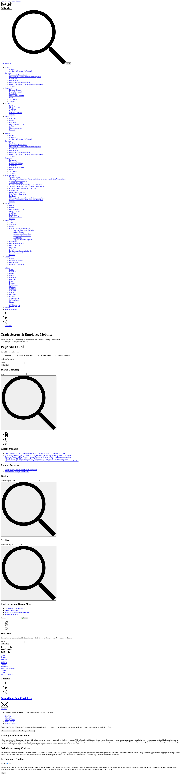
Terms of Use (9, 722)
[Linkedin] (6, 314)
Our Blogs (12, 109)
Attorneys (12, 69)
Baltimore (12, 272)
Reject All (17, 731)
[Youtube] (6, 316)
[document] (91, 754)
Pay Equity (13, 196)
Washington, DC (14, 306)
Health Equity (14, 190)
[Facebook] (6, 319)
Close (3, 773)
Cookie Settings (6, 63)
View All (12, 86)
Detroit (11, 281)
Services (8, 73)
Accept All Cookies (28, 731)
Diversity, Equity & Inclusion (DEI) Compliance (25, 185)
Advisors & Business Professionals (20, 71)
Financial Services (15, 90)
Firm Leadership (14, 245)
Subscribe (8, 326)
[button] (6, 623)
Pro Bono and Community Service (20, 251)
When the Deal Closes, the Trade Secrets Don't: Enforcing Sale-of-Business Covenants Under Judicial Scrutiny (42, 461)
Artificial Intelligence (16, 183)
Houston (12, 283)
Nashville (12, 289)
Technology (13, 99)
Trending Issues (10, 175)
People (7, 67)
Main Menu (16, 1)
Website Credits (10, 723)
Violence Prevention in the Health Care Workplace (26, 200)
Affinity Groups (18, 232)
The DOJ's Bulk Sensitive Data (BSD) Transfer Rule (26, 186)
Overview (12, 118)
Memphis (12, 287)
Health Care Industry (16, 92)
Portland (12, 296)
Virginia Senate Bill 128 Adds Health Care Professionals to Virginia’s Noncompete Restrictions (36, 459)
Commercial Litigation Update (15, 608)
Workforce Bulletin (11, 614)
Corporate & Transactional (18, 75)
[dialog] (91, 729)
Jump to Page (5, 1)
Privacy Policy (10, 720)
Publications (13, 111)
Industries (8, 88)
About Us (8, 116)
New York (12, 290)
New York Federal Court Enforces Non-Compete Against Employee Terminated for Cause (35, 453)
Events (11, 105)
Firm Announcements (16, 124)
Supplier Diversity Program (22, 239)
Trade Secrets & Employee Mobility (17, 472)
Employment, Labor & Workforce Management (25, 77)
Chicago (12, 275)
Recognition (17, 238)
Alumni (7, 308)
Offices (11, 126)
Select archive (5, 544)
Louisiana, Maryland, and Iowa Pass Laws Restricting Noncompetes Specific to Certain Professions (38, 455)
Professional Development (22, 236)
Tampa (11, 304)
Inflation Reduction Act (17, 192)
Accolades (12, 224)
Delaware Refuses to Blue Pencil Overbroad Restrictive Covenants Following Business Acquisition (38, 457)
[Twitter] (6, 324)
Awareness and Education (22, 234)
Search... (4, 374)
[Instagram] (6, 321)
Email (3, 363)
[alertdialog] (91, 754)
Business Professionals (16, 264)
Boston (11, 273)
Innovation (12, 247)
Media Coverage (14, 107)
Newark (12, 292)
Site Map (8, 716)
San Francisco (14, 298)
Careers (11, 120)
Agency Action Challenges (18, 181)
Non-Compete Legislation (18, 194)
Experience (13, 122)
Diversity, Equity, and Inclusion (19, 228)
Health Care (13, 79)
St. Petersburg (14, 300)
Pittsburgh (12, 294)
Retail (11, 97)
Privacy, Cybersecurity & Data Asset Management (26, 84)
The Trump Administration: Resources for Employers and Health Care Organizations (37, 179)
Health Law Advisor (12, 610)
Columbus (12, 279)
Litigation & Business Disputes (19, 82)
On (4, 764)
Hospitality (13, 94)
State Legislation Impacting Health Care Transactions (27, 198)
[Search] (39, 63)
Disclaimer (8, 718)
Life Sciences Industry (16, 96)
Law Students (13, 262)
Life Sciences (13, 80)
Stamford (12, 302)
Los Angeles (13, 285)
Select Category (6, 481)
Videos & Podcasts (15, 113)
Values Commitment (16, 253)
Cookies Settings (7, 731)
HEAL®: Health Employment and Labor (23, 188)
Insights (7, 103)
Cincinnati (12, 277)
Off (10, 764)
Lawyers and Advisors (16, 260)
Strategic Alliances (15, 128)
